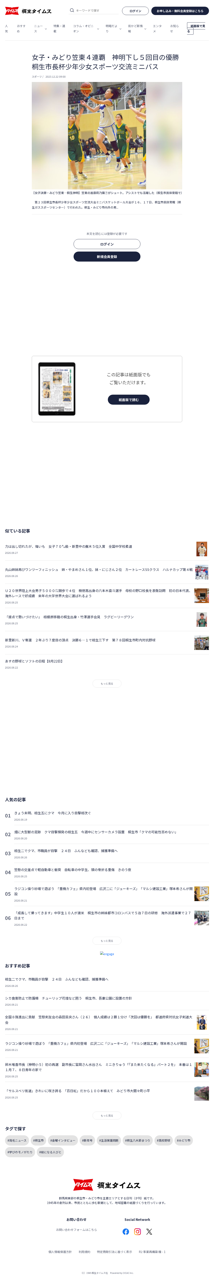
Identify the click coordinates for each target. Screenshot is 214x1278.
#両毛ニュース (17, 1140)
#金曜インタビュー (62, 1140)
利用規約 (84, 1252)
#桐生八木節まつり (137, 1140)
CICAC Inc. (128, 1272)
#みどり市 (183, 1140)
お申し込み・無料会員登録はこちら (180, 11)
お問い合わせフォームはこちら (76, 1230)
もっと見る (107, 683)
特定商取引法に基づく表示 (114, 1252)
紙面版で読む (129, 399)
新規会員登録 (107, 256)
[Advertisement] (107, 310)
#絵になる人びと (50, 1152)
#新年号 (87, 1140)
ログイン (107, 244)
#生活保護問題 (108, 1140)
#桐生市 (38, 1140)
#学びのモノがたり (20, 1152)
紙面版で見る (196, 28)
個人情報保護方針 (60, 1252)
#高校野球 (163, 1140)
